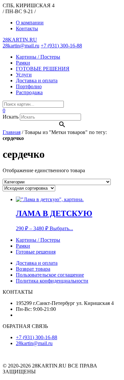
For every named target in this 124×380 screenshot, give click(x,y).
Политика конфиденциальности (52, 281)
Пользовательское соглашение (50, 275)
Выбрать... (61, 228)
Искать (11, 117)
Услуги (24, 74)
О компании (30, 22)
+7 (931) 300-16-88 (61, 45)
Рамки (23, 63)
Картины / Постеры (38, 57)
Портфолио (29, 86)
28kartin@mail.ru (21, 45)
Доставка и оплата (37, 80)
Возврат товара (33, 269)
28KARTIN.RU (20, 39)
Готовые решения (36, 252)
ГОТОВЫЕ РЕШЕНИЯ (42, 68)
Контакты (27, 28)
